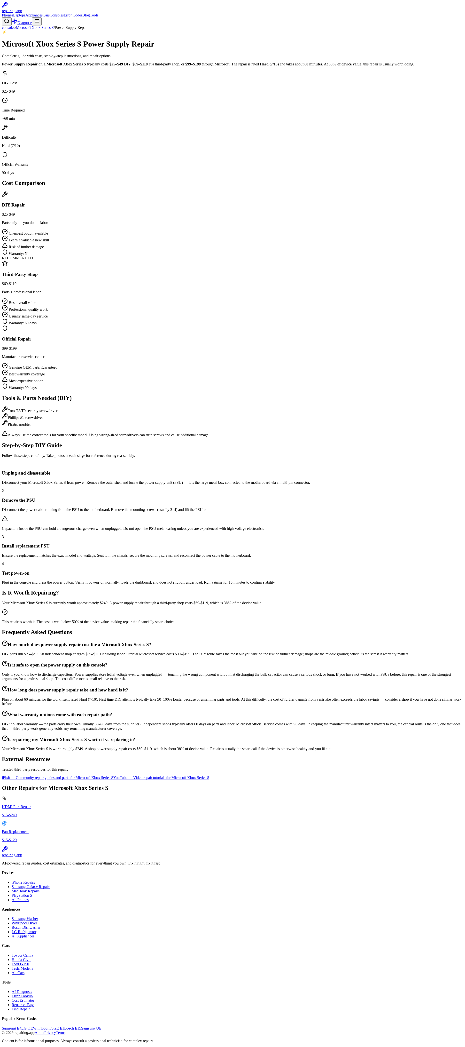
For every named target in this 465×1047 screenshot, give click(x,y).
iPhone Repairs (23, 882)
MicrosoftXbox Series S (35, 27)
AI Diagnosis (22, 992)
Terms (60, 1033)
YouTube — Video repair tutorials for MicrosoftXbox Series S (161, 778)
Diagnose (24, 23)
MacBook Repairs (25, 891)
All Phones (20, 900)
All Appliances (23, 936)
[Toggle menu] (37, 21)
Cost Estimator (23, 1000)
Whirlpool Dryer (24, 923)
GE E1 (59, 1028)
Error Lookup (22, 996)
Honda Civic (21, 960)
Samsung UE (91, 1028)
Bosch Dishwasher (26, 927)
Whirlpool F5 (43, 1028)
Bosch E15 (72, 1028)
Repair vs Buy (23, 1005)
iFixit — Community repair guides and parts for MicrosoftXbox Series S (57, 778)
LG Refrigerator (24, 932)
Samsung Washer (25, 919)
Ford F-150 (20, 964)
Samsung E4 (11, 1028)
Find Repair (21, 1009)
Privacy (50, 1033)
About (39, 1033)
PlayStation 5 (22, 895)
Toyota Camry (23, 955)
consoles (8, 27)
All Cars (18, 973)
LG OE (27, 1028)
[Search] (7, 21)
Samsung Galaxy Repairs (31, 887)
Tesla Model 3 (22, 968)
